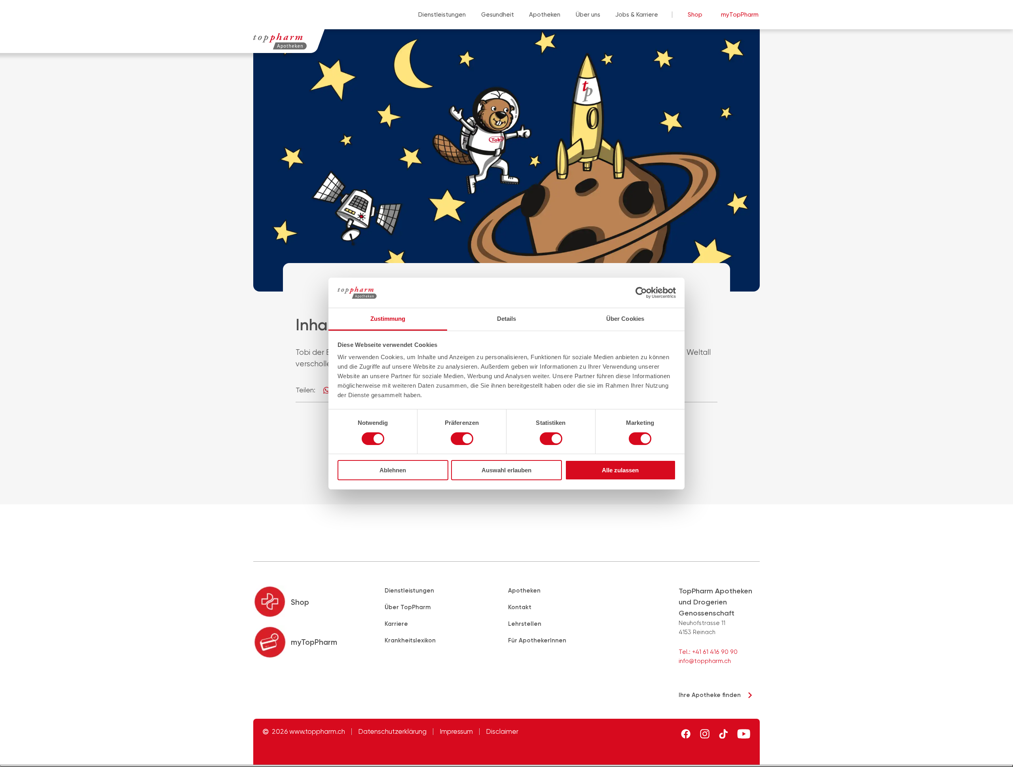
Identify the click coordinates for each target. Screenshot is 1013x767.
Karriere (396, 623)
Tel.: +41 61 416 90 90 (708, 651)
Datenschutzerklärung (392, 731)
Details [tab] (506, 318)
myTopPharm (740, 14)
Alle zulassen (620, 470)
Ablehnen (392, 470)
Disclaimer (502, 731)
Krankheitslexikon (410, 640)
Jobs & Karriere (636, 14)
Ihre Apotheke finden (710, 695)
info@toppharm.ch (705, 661)
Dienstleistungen (442, 14)
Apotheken (544, 14)
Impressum (456, 731)
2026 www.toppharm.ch (308, 731)
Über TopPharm (408, 607)
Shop (695, 14)
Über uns (588, 14)
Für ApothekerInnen (537, 640)
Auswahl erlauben (506, 470)
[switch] (462, 438)
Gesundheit (497, 14)
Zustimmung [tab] (388, 318)
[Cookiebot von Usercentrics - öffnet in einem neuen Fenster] (641, 293)
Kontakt (519, 607)
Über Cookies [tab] (625, 318)
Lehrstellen (524, 623)
